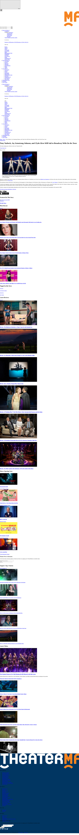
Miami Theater (5, 777)
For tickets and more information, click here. (8, 189)
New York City (3, 148)
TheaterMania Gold (5, 80)
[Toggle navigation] (1, 10)
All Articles (7, 61)
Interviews (6, 63)
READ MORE (3, 568)
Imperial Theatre (3, 521)
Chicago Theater (5, 773)
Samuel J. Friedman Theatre (5, 505)
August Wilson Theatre (4, 488)
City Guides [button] (4, 68)
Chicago (6, 47)
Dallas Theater (5, 796)
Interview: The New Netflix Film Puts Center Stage (13, 628)
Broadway (11, 32)
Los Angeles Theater (6, 774)
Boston (6, 46)
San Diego (7, 55)
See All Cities (7, 59)
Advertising (4, 817)
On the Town (10, 180)
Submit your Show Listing (12, 37)
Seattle (6, 57)
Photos (6, 66)
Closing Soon (9, 35)
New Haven (7, 79)
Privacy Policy (20, 832)
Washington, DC (8, 58)
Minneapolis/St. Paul (8, 53)
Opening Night (5, 790)
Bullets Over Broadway (45, 179)
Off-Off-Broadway (17, 42)
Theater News (2, 140)
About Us (4, 819)
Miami (6, 52)
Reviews (6, 62)
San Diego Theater (5, 801)
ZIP (0, 562)
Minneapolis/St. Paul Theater (7, 783)
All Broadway (9, 34)
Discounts (9, 36)
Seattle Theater (5, 781)
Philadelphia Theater (6, 778)
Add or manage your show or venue (8, 818)
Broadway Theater (5, 772)
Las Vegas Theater (5, 776)
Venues (6, 37)
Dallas (6, 48)
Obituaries (6, 64)
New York (4, 810)
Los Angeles (7, 51)
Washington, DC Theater (6, 782)
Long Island (7, 72)
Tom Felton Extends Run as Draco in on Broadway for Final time (12, 582)
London (3, 811)
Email (1, 560)
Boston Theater (5, 775)
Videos (6, 67)
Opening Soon (9, 33)
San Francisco (7, 56)
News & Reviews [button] (5, 60)
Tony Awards (4, 82)
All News (4, 805)
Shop (3, 816)
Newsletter (4, 81)
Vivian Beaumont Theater (4, 554)
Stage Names (4, 815)
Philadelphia (7, 54)
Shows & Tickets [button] (5, 30)
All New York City (24, 42)
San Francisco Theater (6, 780)
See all (1, 208)
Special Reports (7, 65)
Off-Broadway (11, 42)
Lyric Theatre (54, 182)
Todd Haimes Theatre (4, 537)
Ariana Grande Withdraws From (10, 597)
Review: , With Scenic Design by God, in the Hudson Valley (12, 643)
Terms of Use (26, 832)
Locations (6, 31)
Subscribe (2, 563)
